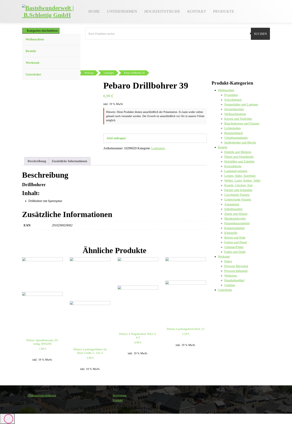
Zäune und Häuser (236, 213)
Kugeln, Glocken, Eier (238, 185)
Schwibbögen (233, 99)
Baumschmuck (233, 133)
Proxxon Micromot (236, 266)
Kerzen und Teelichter (238, 118)
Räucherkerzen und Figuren (241, 123)
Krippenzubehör (234, 228)
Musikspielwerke (235, 218)
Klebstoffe (230, 232)
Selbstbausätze (233, 209)
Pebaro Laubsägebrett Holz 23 (185, 329)
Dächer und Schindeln (238, 190)
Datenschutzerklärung (42, 395)
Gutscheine (33, 74)
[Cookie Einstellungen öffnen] (9, 415)
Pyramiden (231, 95)
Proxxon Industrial (236, 271)
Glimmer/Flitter (234, 247)
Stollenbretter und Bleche (240, 142)
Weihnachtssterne (235, 114)
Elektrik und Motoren (237, 152)
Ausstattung (231, 204)
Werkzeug (230, 275)
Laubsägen (158, 148)
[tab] (36, 161)
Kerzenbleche (233, 166)
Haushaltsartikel (234, 280)
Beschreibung (37, 161)
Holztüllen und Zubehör (239, 161)
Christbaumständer (236, 137)
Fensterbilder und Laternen (241, 104)
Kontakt (118, 400)
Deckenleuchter (234, 109)
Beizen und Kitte (235, 237)
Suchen (260, 33)
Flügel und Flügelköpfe (239, 156)
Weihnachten (35, 39)
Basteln (31, 51)
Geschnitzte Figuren (236, 194)
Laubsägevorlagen (235, 171)
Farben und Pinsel (235, 242)
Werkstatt (33, 62)
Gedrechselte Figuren (237, 199)
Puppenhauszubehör (237, 223)
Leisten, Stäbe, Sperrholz (240, 175)
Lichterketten (232, 128)
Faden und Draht (235, 251)
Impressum (119, 395)
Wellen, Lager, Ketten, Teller (242, 180)
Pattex (228, 261)
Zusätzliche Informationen (69, 161)
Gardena (229, 285)
